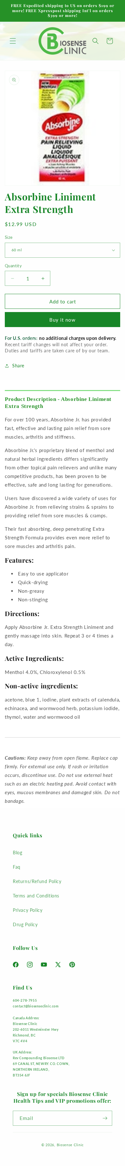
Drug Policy (25, 924)
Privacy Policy (27, 910)
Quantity (13, 265)
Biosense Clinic (70, 1145)
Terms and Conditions (36, 895)
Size (9, 237)
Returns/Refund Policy (37, 881)
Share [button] (18, 365)
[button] (13, 41)
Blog (17, 852)
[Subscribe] (105, 1118)
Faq (17, 867)
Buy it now (62, 320)
